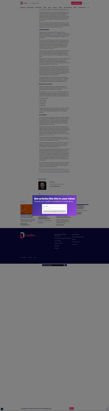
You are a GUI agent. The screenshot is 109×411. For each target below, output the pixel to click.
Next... (54, 211)
